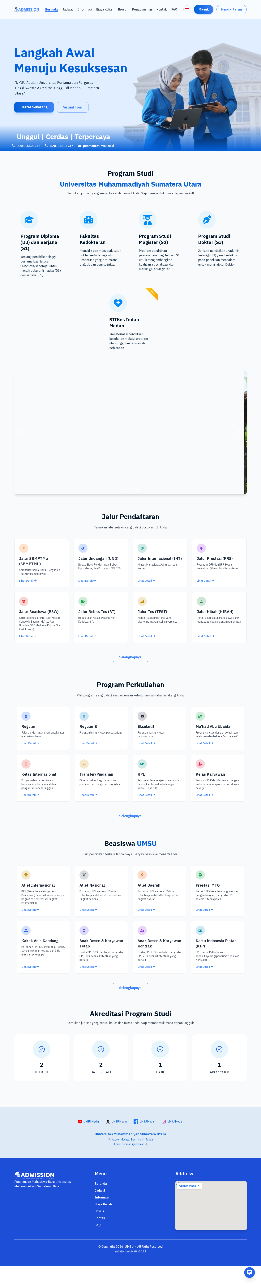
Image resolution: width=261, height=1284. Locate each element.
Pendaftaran (231, 9)
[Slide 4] (137, 489)
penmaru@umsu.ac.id (134, 1144)
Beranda (51, 9)
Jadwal (67, 9)
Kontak (161, 9)
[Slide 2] (128, 489)
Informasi (84, 9)
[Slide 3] (133, 489)
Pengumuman (142, 9)
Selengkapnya (130, 657)
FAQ (174, 9)
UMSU (129, 1246)
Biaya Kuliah (104, 9)
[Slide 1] (123, 489)
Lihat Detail (26, 580)
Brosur (123, 9)
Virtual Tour (72, 107)
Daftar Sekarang (34, 107)
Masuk (204, 9)
